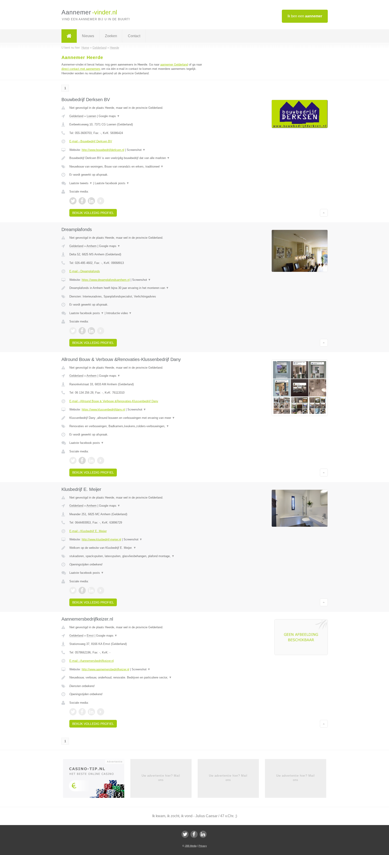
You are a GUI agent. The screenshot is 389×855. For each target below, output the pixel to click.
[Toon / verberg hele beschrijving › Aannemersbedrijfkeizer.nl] (138, 677)
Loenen (91, 116)
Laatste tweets (80, 183)
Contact (134, 36)
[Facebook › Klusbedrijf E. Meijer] (82, 590)
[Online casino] (96, 780)
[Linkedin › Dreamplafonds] (91, 330)
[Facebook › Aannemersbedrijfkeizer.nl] (82, 711)
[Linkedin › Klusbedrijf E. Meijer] (91, 590)
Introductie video (119, 313)
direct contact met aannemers (80, 68)
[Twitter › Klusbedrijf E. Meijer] (73, 590)
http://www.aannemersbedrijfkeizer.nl (105, 669)
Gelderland (76, 116)
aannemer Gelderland (174, 64)
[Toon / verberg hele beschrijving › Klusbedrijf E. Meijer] (138, 548)
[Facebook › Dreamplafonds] (82, 330)
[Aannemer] (69, 36)
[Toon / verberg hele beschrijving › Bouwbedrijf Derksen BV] (138, 158)
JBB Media (191, 845)
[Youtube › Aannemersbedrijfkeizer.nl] (100, 711)
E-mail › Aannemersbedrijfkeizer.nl (91, 660)
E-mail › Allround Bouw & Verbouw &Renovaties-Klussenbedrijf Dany (113, 401)
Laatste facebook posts (112, 183)
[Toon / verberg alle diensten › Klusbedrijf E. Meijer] (138, 556)
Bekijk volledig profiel (93, 213)
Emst (90, 635)
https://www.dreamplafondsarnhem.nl (106, 279)
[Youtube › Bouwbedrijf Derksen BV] (100, 200)
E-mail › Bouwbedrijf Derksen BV (90, 141)
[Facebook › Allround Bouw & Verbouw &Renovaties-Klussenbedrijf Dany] (82, 460)
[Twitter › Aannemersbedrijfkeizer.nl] (73, 711)
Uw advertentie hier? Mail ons (161, 777)
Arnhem (91, 246)
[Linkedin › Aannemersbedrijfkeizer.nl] (91, 711)
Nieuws (88, 36)
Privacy (203, 845)
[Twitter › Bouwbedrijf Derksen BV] (73, 200)
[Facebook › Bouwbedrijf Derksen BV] (82, 200)
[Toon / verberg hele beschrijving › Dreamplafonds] (138, 288)
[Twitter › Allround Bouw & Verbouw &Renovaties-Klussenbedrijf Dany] (73, 460)
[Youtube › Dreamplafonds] (100, 330)
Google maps (109, 116)
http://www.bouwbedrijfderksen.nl (103, 150)
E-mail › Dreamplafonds (84, 271)
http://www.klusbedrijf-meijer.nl (101, 539)
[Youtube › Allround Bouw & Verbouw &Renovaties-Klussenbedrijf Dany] (100, 460)
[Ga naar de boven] (324, 213)
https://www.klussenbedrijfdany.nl (103, 409)
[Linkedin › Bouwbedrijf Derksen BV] (91, 200)
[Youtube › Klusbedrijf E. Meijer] (100, 590)
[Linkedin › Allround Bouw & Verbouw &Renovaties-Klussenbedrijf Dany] (91, 460)
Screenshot (136, 150)
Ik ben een (304, 16)
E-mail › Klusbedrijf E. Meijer (88, 531)
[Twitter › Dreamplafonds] (73, 330)
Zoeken (111, 36)
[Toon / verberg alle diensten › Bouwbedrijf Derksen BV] (138, 166)
